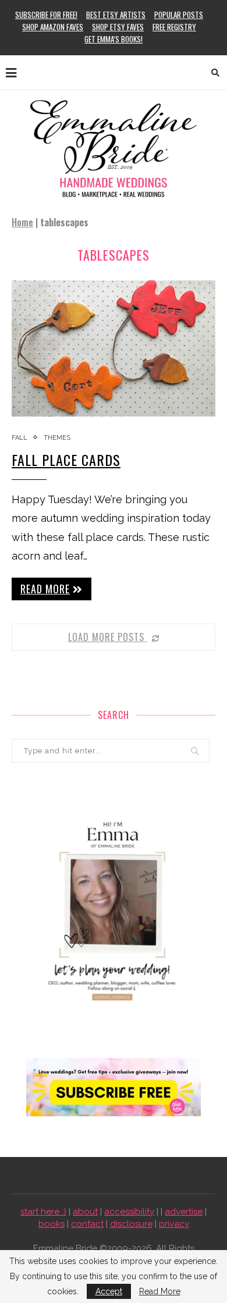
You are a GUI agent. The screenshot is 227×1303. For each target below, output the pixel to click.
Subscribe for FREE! (46, 14)
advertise (184, 1211)
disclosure (131, 1224)
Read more (45, 588)
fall (19, 438)
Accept (108, 1291)
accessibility (129, 1211)
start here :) (43, 1211)
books (51, 1224)
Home (22, 222)
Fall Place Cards (66, 459)
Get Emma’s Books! (113, 39)
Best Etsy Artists (116, 14)
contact (87, 1224)
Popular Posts (178, 14)
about (85, 1211)
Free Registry (174, 27)
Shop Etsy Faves (118, 27)
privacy (174, 1224)
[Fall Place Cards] (113, 348)
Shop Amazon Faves (52, 27)
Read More (159, 1291)
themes (57, 438)
